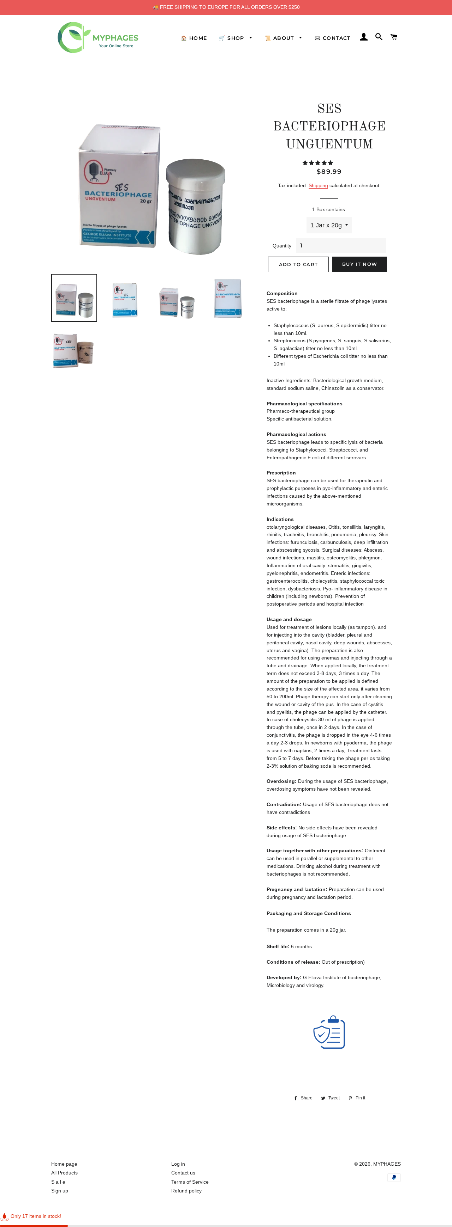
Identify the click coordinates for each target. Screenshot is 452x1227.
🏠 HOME (194, 38)
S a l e (58, 1182)
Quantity (282, 246)
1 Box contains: (329, 209)
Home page (64, 1164)
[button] (318, 163)
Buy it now (359, 264)
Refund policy (186, 1191)
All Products (64, 1173)
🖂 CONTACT (333, 38)
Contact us (183, 1173)
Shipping (318, 185)
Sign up (59, 1191)
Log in (178, 1164)
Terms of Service (190, 1182)
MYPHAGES (387, 1164)
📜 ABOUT (280, 38)
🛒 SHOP (232, 38)
